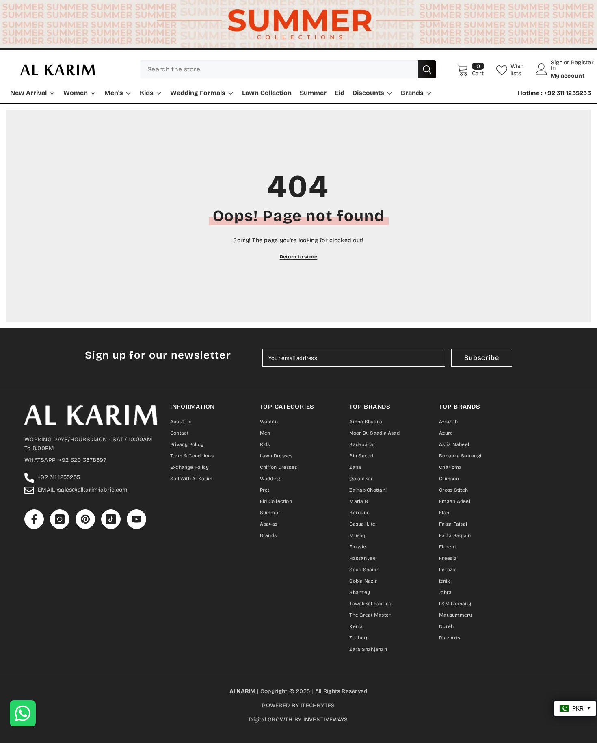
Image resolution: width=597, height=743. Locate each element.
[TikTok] (315, 437)
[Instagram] (282, 437)
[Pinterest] (298, 437)
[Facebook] (265, 437)
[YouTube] (331, 437)
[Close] (391, 278)
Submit (299, 404)
